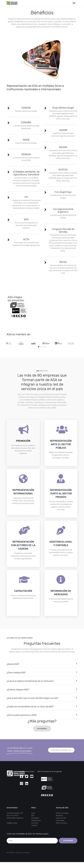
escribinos (42, 728)
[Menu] (74, 3)
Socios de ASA (61, 818)
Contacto (34, 823)
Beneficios (59, 815)
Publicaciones (36, 820)
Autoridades (60, 820)
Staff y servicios (61, 823)
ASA (32, 815)
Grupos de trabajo (62, 813)
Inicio (33, 813)
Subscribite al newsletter (61, 750)
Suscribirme (68, 841)
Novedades (35, 818)
